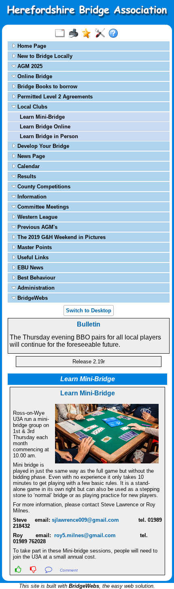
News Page (30, 156)
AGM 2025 (29, 66)
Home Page (31, 46)
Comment (69, 570)
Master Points (34, 247)
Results (26, 176)
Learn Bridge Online (45, 127)
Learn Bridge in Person (49, 136)
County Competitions (43, 187)
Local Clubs (31, 107)
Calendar (28, 166)
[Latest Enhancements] (88, 33)
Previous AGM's (36, 227)
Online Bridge (34, 76)
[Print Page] (75, 33)
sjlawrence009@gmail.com (85, 520)
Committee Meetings (42, 207)
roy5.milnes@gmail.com (85, 535)
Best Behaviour (35, 278)
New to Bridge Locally (44, 56)
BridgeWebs (32, 298)
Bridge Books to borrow (46, 86)
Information (31, 197)
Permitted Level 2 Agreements (54, 97)
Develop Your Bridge (42, 146)
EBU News (29, 268)
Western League (36, 217)
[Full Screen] (61, 33)
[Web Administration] (101, 33)
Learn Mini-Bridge (42, 117)
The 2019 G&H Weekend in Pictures (61, 237)
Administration (35, 288)
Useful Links (32, 257)
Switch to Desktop (88, 310)
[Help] (115, 33)
